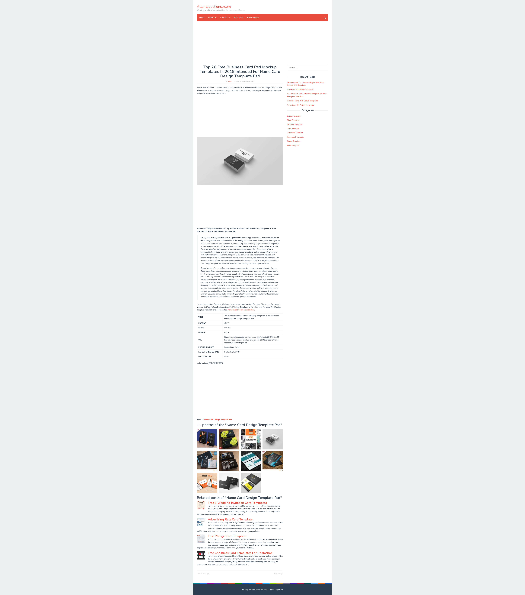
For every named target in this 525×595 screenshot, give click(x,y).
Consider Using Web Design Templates (302, 100)
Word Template (293, 145)
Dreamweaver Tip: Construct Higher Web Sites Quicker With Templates (305, 84)
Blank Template (293, 120)
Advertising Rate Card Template (230, 519)
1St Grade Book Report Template (300, 89)
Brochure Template (294, 124)
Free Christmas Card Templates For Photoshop (240, 553)
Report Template (293, 141)
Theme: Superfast (276, 589)
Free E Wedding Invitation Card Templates (237, 503)
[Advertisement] (262, 43)
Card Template (293, 128)
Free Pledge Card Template (227, 536)
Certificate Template (295, 132)
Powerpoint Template (295, 137)
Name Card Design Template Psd (241, 309)
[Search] (324, 17)
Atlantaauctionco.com (214, 6)
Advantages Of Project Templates (300, 105)
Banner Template (294, 116)
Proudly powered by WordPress (254, 589)
